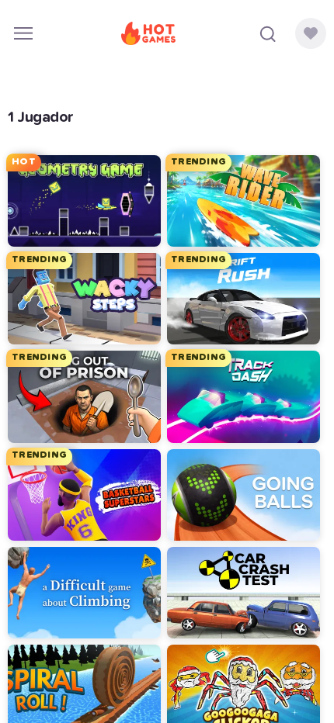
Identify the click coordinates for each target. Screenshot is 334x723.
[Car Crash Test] (243, 592)
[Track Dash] (243, 396)
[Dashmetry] (84, 201)
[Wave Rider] (243, 201)
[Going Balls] (243, 495)
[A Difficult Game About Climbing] (84, 592)
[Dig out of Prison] (84, 396)
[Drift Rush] (243, 298)
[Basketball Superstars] (84, 495)
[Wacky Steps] (84, 298)
